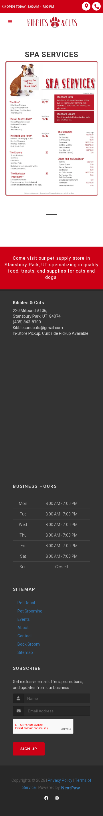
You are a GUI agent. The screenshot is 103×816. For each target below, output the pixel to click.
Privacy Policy (60, 780)
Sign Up (28, 749)
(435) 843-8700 (27, 322)
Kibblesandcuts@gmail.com (38, 327)
